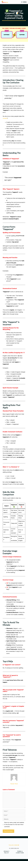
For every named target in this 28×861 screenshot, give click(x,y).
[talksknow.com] (5, 2)
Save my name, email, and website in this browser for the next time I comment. (14, 824)
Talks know (14, 845)
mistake (5, 118)
